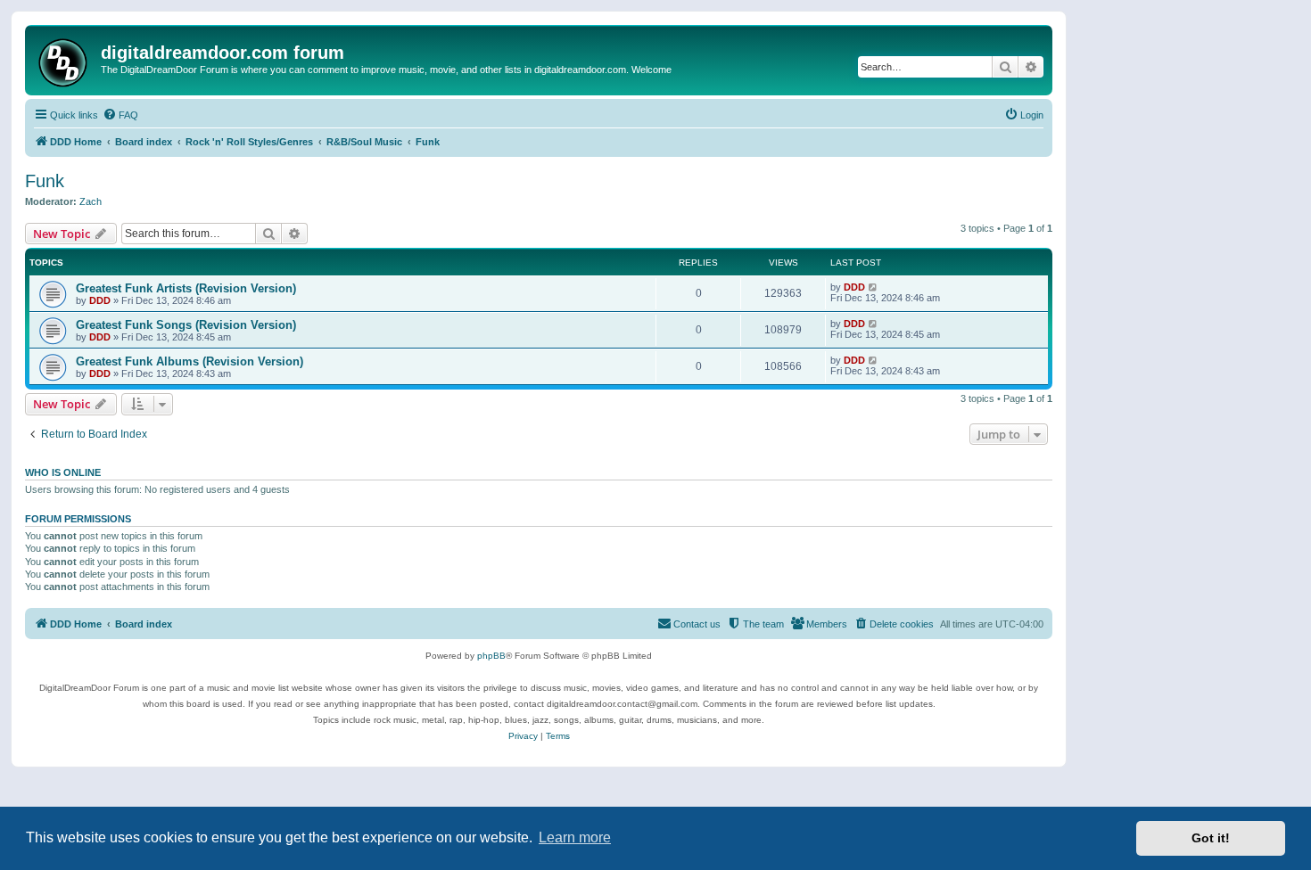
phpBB (491, 656)
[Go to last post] (873, 287)
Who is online (63, 472)
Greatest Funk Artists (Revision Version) (186, 288)
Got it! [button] (1210, 838)
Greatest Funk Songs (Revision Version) (186, 325)
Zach (90, 201)
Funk (44, 181)
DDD (100, 300)
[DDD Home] (65, 60)
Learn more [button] (575, 837)
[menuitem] (120, 115)
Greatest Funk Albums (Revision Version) (189, 361)
